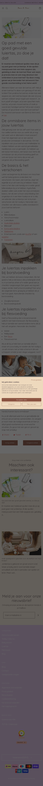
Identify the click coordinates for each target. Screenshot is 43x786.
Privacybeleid (36, 380)
